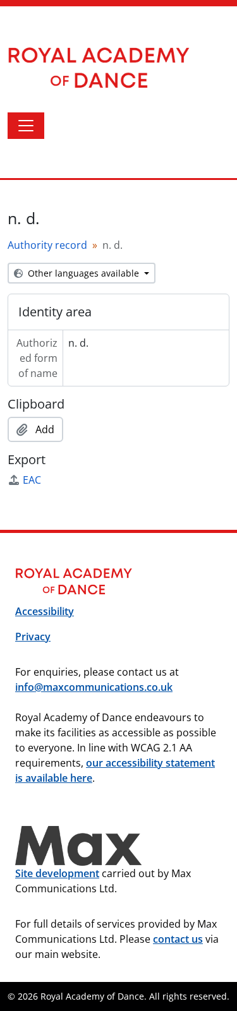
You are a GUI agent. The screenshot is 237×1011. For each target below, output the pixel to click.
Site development (57, 873)
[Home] (111, 67)
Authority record (47, 245)
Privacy (33, 636)
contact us (178, 939)
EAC (32, 480)
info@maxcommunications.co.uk (94, 687)
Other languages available (83, 273)
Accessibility (44, 611)
